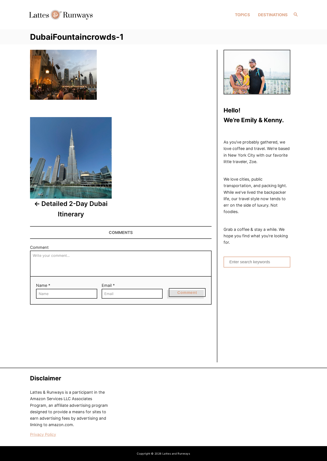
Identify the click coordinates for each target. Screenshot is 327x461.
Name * (43, 285)
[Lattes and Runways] (61, 14)
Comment (39, 247)
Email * (108, 285)
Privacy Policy (43, 434)
